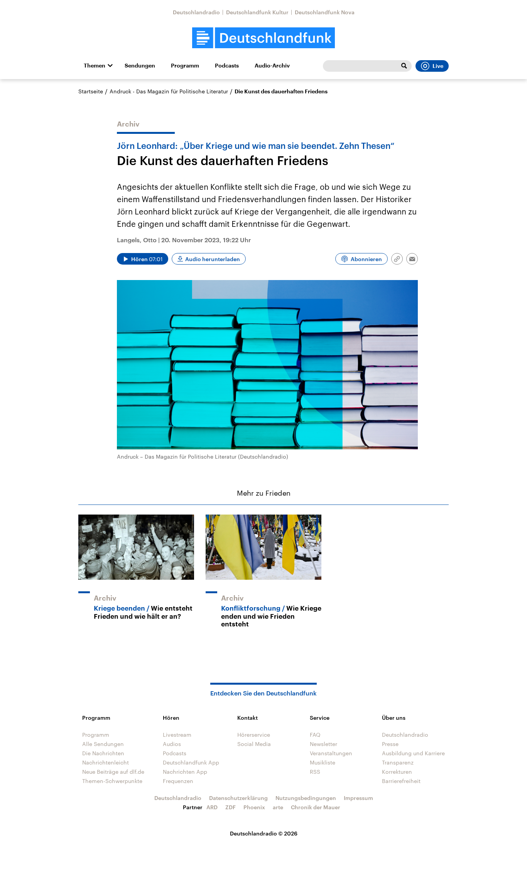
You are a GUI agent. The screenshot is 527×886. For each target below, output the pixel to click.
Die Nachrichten (103, 753)
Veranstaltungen (331, 753)
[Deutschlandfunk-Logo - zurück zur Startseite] (263, 38)
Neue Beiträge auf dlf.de (113, 771)
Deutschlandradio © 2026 (263, 833)
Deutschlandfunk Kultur (257, 12)
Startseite (90, 91)
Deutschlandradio (196, 12)
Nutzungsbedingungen (305, 798)
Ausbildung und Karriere (413, 753)
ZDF (230, 807)
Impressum (358, 798)
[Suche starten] (404, 66)
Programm (185, 65)
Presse (390, 744)
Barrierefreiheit (401, 781)
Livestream (177, 734)
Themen (94, 65)
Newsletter (323, 744)
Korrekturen (397, 771)
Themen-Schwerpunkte (112, 781)
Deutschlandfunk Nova (325, 12)
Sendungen (140, 65)
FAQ (315, 734)
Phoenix (254, 807)
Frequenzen (178, 781)
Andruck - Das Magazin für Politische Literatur (169, 91)
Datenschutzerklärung (238, 798)
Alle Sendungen (103, 744)
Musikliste (322, 762)
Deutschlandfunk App (191, 762)
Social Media (254, 744)
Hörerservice (253, 734)
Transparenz (398, 762)
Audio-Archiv (272, 65)
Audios (172, 744)
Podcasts (227, 65)
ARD (212, 807)
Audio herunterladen (212, 259)
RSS (315, 771)
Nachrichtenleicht (105, 762)
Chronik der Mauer (315, 807)
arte (278, 807)
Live (437, 66)
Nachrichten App (185, 771)
